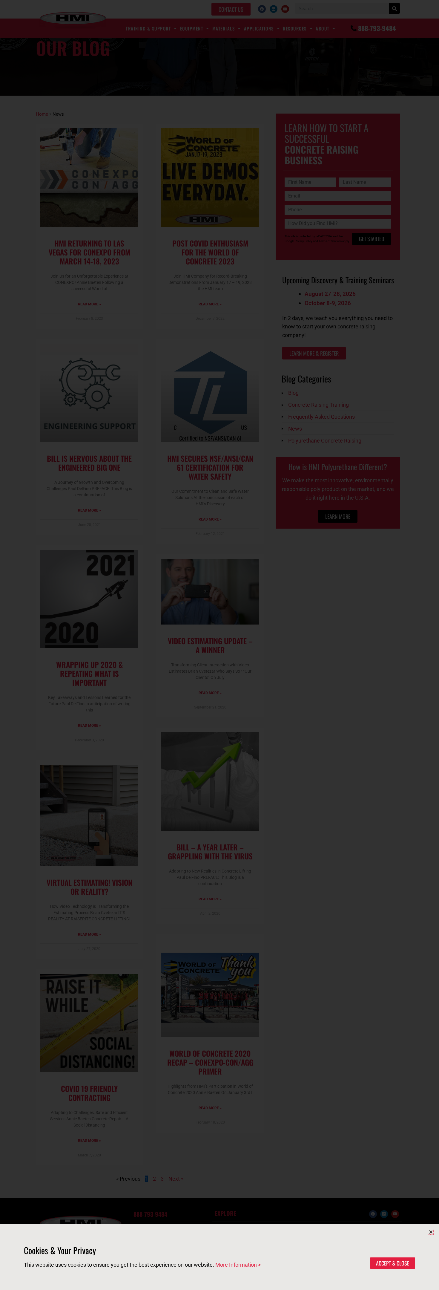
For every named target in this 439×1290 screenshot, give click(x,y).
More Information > (238, 1265)
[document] (219, 645)
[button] (431, 1232)
